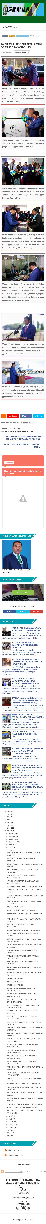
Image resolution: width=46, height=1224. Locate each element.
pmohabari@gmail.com (14, 1155)
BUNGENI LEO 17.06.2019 (15, 985)
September (13, 842)
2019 (9, 831)
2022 (9, 822)
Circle (38, 611)
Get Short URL (26, 423)
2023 (9, 820)
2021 (9, 825)
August (11, 844)
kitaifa (12, 36)
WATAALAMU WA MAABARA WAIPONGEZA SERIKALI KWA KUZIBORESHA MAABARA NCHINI (25, 681)
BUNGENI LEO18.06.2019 (15, 982)
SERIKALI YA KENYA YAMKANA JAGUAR (21, 910)
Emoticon (9, 463)
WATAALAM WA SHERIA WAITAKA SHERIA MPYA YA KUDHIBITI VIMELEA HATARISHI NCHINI (27, 661)
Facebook (26, 416)
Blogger (27, 1164)
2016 (9, 1136)
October (12, 839)
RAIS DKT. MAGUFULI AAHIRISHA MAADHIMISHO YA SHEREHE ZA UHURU (25, 734)
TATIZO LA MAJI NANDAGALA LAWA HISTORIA (23, 1084)
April (10, 1119)
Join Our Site (24, 592)
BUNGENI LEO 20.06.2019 (15, 978)
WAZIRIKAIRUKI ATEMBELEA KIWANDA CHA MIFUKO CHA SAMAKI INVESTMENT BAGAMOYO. (27, 751)
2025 (9, 814)
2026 (9, 811)
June (11, 850)
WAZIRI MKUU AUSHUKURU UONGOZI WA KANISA (24, 1104)
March (11, 1122)
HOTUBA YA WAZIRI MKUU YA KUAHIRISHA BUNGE (24, 887)
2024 (9, 817)
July (10, 847)
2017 (9, 1133)
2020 (9, 828)
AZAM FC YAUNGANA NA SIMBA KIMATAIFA (22, 1107)
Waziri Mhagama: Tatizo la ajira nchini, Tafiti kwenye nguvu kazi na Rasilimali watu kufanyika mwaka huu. (27, 767)
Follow (24, 611)
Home (5, 36)
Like (10, 611)
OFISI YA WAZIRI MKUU (14, 1150)
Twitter (39, 416)
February (12, 1124)
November (12, 836)
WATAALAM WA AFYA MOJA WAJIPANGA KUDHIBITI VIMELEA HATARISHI (25, 645)
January (12, 1127)
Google (14, 416)
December (12, 833)
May (10, 1116)
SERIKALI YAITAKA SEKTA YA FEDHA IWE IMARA (23, 930)
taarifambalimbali (22, 36)
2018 (9, 1130)
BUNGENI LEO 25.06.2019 (15, 907)
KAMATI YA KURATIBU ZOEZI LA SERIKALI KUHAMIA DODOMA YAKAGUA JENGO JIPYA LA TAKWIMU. (28, 717)
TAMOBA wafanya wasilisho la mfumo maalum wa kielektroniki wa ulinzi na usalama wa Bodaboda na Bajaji (27, 700)
